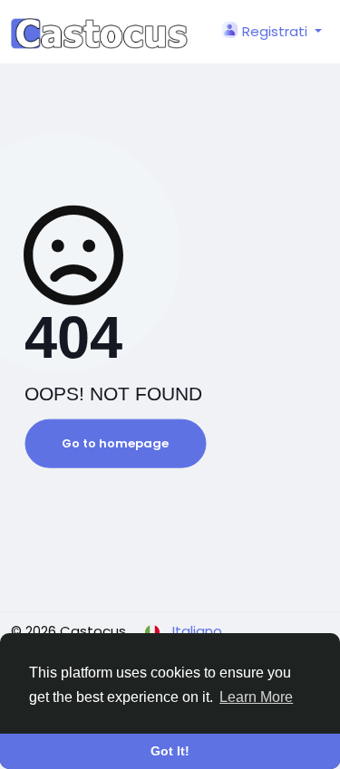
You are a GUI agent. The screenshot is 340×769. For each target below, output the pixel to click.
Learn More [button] (256, 697)
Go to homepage (115, 443)
